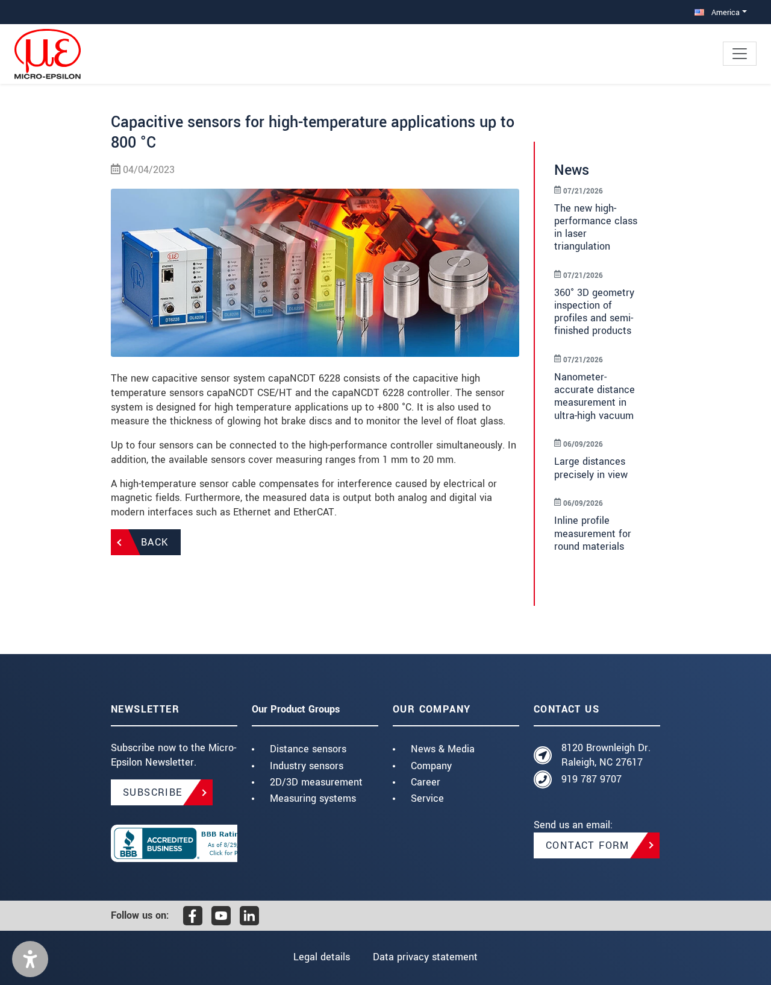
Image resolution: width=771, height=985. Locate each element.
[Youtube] (221, 915)
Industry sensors (306, 766)
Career (425, 782)
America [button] (724, 12)
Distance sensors (308, 749)
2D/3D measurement (316, 782)
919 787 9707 (591, 779)
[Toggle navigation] (740, 54)
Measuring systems (313, 798)
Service (427, 798)
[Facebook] (192, 915)
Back (155, 542)
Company (431, 766)
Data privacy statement (425, 957)
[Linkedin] (249, 915)
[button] (30, 959)
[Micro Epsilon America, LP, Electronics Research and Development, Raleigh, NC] (174, 843)
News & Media (443, 749)
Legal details (321, 957)
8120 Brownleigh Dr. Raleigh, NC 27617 (606, 755)
